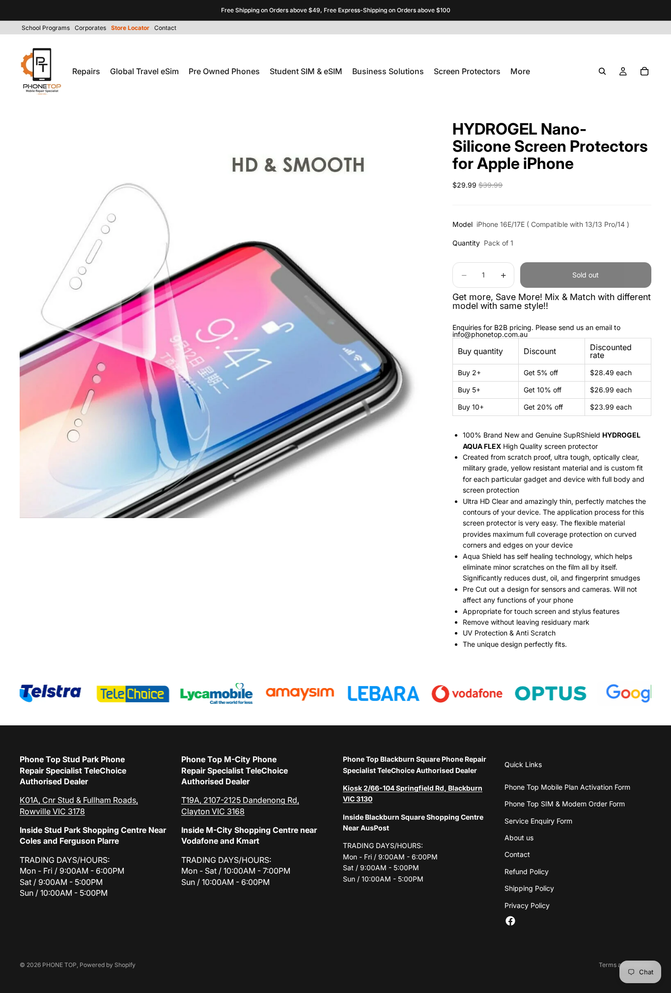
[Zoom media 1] (224, 313)
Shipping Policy (529, 888)
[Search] (602, 71)
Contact (517, 854)
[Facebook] (510, 921)
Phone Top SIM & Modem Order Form (564, 804)
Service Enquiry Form (538, 821)
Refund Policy (526, 871)
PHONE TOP (59, 964)
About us (518, 837)
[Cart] (644, 71)
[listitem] (520, 71)
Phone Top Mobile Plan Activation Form (567, 787)
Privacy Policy (527, 905)
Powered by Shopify (108, 964)
